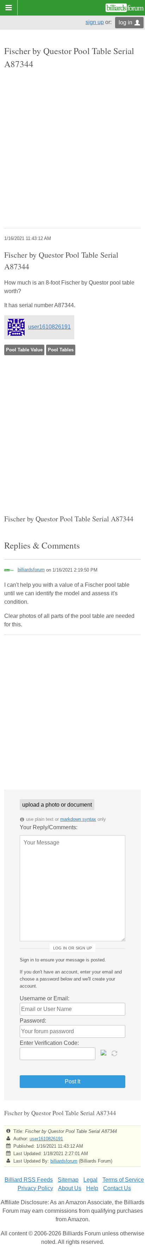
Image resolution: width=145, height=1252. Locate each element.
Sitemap (68, 1180)
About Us (69, 1188)
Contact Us (117, 1188)
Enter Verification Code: (49, 1043)
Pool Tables (61, 349)
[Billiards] (125, 8)
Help (92, 1188)
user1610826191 (49, 327)
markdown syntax (78, 819)
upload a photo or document (57, 805)
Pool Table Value (24, 349)
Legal (90, 1180)
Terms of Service (123, 1180)
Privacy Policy (35, 1188)
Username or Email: (44, 998)
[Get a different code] (115, 1052)
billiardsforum (31, 569)
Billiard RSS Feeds (29, 1180)
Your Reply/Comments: (48, 827)
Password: (33, 1021)
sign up (95, 22)
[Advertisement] (72, 149)
